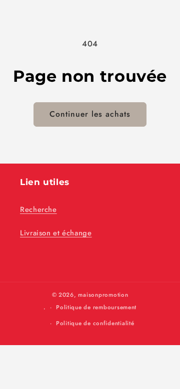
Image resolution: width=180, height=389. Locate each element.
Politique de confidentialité (95, 323)
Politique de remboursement (96, 307)
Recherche (38, 209)
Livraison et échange (56, 232)
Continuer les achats (90, 114)
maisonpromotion (103, 295)
